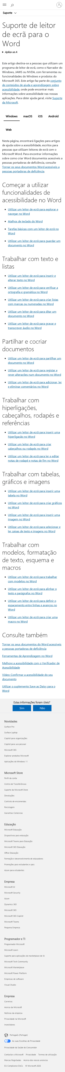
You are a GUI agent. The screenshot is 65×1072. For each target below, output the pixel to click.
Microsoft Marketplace (14, 967)
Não (42, 708)
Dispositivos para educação (16, 835)
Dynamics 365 (10, 904)
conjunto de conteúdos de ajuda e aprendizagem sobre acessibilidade (31, 85)
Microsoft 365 (10, 749)
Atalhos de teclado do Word (25, 221)
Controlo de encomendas (15, 801)
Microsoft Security (12, 892)
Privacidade (31, 1054)
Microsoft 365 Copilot (13, 916)
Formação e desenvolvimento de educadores (23, 858)
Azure (6, 898)
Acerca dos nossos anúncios (35, 1060)
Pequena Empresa (12, 927)
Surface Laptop (10, 732)
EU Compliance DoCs (13, 1065)
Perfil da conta (10, 778)
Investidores (9, 1024)
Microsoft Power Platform (15, 973)
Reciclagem (9, 807)
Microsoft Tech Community (16, 961)
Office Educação (11, 852)
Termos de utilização (47, 1054)
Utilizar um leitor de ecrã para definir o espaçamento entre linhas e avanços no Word (32, 605)
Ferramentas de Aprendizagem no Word (27, 656)
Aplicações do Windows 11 (16, 761)
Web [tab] (9, 129)
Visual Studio (10, 984)
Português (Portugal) (19, 1035)
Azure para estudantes (14, 870)
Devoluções (9, 795)
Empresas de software (14, 979)
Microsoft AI (9, 887)
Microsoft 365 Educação (14, 847)
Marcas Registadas (12, 1060)
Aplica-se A (11, 52)
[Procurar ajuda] (13, 5)
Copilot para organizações (15, 738)
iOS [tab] (40, 116)
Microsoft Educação (12, 829)
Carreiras (8, 1001)
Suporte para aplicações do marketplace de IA (24, 955)
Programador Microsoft (14, 944)
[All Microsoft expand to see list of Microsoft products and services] (4, 5)
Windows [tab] (12, 116)
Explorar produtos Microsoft (16, 755)
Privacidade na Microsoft (15, 1018)
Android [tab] (53, 116)
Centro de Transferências (15, 784)
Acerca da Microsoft (13, 1007)
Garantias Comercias (13, 813)
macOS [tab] (27, 116)
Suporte (8, 12)
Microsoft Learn (11, 950)
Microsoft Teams (11, 921)
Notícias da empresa (13, 1013)
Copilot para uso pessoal (15, 744)
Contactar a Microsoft (13, 1054)
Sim (22, 708)
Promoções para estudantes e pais (19, 864)
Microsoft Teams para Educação (18, 841)
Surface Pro (9, 726)
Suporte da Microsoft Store (16, 789)
